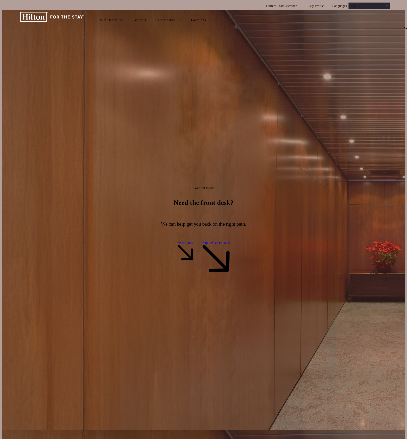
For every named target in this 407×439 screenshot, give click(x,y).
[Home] (52, 19)
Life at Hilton (106, 20)
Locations (198, 20)
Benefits (139, 20)
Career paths (165, 20)
